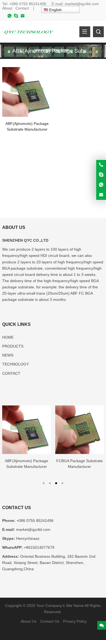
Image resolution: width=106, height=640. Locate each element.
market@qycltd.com (82, 4)
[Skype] (16, 17)
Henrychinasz (27, 538)
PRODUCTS (12, 346)
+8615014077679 (39, 547)
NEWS (7, 355)
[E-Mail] (22, 17)
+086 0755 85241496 (28, 4)
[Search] (98, 31)
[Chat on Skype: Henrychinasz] (101, 175)
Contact (22, 8)
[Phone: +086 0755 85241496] (101, 165)
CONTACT (11, 373)
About (7, 8)
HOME (8, 337)
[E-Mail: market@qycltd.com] (101, 195)
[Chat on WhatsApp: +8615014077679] (101, 185)
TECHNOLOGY (15, 364)
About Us (28, 621)
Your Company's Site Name (60, 605)
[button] (44, 483)
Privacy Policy (75, 621)
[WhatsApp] (9, 17)
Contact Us (49, 621)
